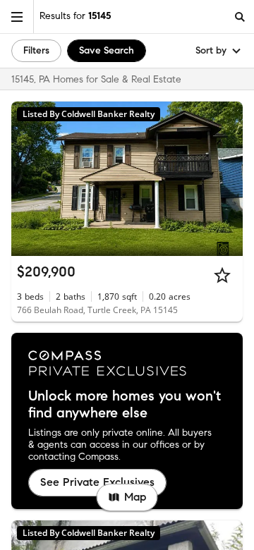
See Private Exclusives (97, 482)
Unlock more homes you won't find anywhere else (124, 405)
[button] (17, 16)
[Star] (222, 275)
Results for (75, 16)
